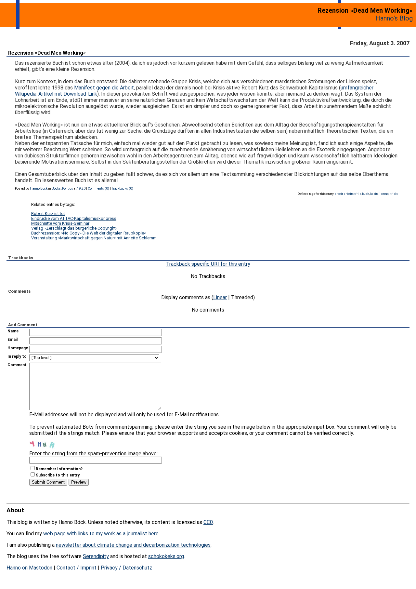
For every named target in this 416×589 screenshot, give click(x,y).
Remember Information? (59, 469)
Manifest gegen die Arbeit (104, 88)
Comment (17, 365)
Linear (220, 297)
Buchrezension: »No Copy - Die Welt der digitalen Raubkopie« (88, 233)
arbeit (339, 193)
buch (365, 193)
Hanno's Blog (394, 18)
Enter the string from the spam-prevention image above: (93, 453)
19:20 (81, 188)
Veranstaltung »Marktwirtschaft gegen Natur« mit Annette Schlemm (94, 237)
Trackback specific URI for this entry (208, 264)
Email (12, 339)
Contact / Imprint (77, 568)
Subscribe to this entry (58, 475)
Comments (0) (98, 188)
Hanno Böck (38, 188)
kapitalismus (379, 193)
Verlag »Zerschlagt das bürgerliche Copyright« (74, 228)
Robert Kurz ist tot (48, 213)
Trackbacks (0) (122, 188)
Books (56, 188)
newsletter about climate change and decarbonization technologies (133, 545)
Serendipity (96, 556)
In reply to (17, 356)
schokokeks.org (166, 556)
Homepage (17, 348)
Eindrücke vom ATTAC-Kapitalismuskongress (73, 218)
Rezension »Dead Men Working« (47, 53)
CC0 (208, 522)
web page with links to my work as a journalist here (101, 533)
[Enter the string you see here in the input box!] (48, 442)
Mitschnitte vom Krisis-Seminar (60, 223)
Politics (67, 188)
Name (13, 331)
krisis (394, 193)
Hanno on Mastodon (29, 568)
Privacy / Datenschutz (126, 568)
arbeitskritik (352, 193)
